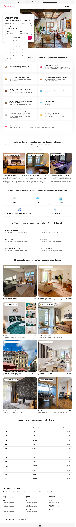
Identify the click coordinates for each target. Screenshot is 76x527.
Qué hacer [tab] (53, 491)
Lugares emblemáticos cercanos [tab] (41, 491)
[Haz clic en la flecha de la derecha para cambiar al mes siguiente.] (25, 37)
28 (22, 55)
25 (13, 55)
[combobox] (19, 28)
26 (16, 55)
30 (7, 58)
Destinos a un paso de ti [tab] (9, 491)
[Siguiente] (40, 150)
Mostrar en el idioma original (50, 2)
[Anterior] (34, 150)
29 (25, 55)
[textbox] (12, 33)
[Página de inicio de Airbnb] (7, 6)
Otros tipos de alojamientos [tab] (24, 491)
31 (10, 58)
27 (19, 55)
